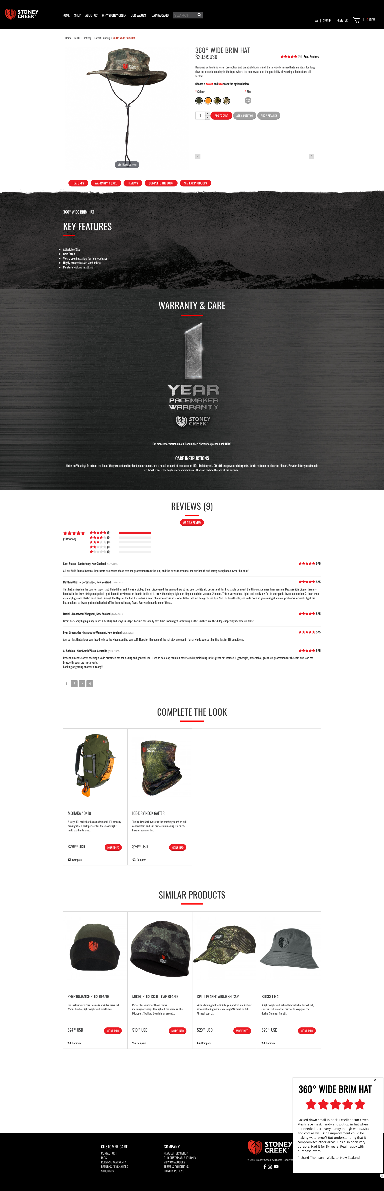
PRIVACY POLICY (173, 1171)
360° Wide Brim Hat (124, 38)
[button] (207, 114)
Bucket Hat (271, 996)
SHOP (77, 15)
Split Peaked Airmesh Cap (217, 996)
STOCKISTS (107, 1171)
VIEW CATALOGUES (174, 1162)
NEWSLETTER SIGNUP (176, 1153)
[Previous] (11, 967)
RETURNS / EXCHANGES (114, 1166)
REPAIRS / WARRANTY (113, 1162)
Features (78, 183)
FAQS (104, 1157)
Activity (87, 38)
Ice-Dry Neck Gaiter (148, 813)
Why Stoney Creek (114, 15)
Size (249, 91)
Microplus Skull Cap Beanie (155, 996)
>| (90, 683)
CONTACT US (108, 1153)
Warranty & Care (106, 183)
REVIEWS (133, 183)
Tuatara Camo (159, 15)
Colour (201, 91)
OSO (248, 100)
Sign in (327, 20)
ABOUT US (91, 15)
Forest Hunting (102, 38)
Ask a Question (244, 115)
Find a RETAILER (269, 115)
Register (342, 20)
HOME (66, 15)
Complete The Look (161, 183)
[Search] (199, 15)
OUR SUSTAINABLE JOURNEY (180, 1157)
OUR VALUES (138, 15)
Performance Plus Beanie (89, 996)
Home (68, 38)
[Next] (373, 967)
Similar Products (195, 183)
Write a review (192, 522)
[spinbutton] (200, 116)
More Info (113, 847)
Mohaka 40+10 (79, 813)
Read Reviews (310, 56)
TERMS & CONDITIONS (176, 1166)
